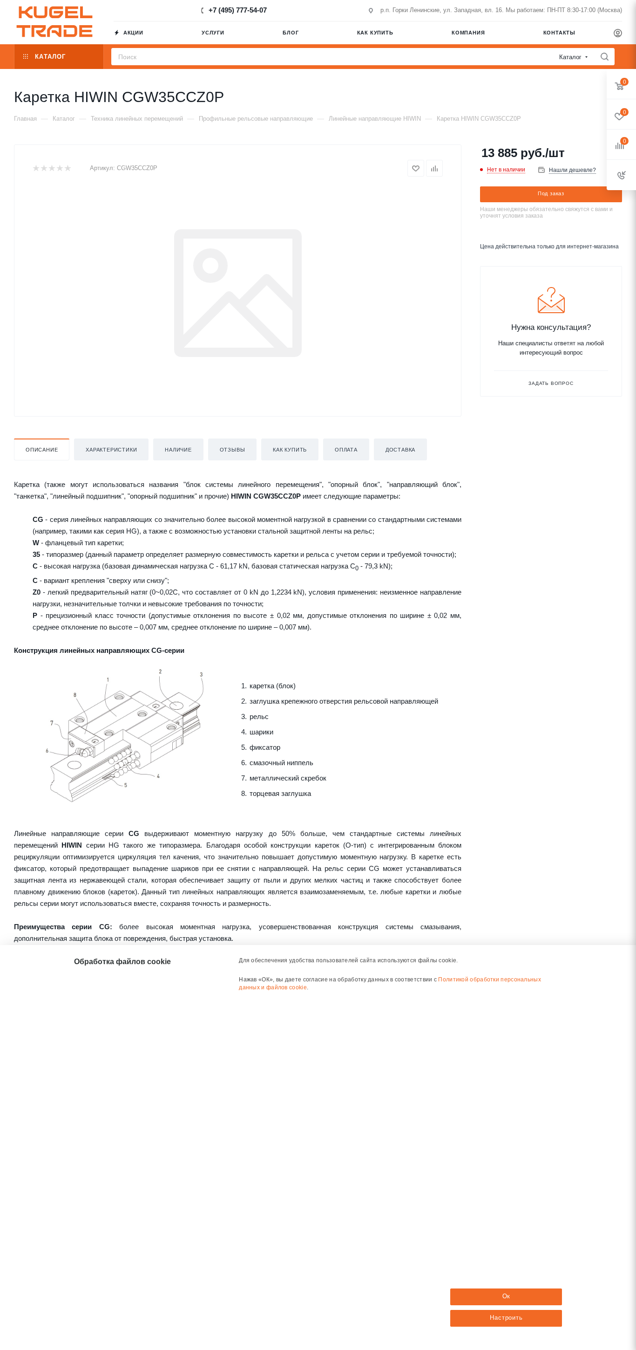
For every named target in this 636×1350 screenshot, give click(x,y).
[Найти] (605, 56)
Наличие (178, 449)
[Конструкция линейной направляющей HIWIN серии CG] (126, 735)
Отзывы (232, 449)
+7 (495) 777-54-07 (238, 10)
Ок (506, 1296)
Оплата (346, 449)
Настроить (506, 1317)
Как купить (290, 449)
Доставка (400, 449)
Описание (42, 449)
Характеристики (111, 449)
